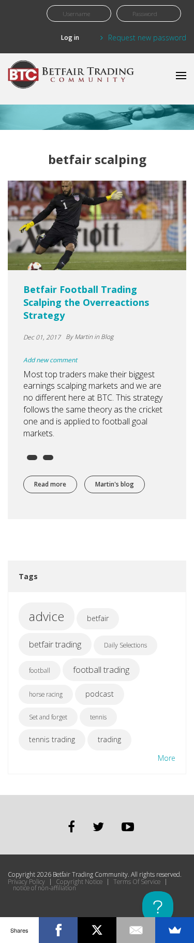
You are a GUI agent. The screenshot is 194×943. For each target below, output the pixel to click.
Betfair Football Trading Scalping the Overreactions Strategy (86, 302)
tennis (98, 717)
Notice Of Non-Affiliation (44, 888)
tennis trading (52, 739)
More (166, 758)
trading (109, 739)
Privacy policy (26, 882)
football (39, 670)
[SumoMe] (174, 930)
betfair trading (55, 644)
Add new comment (50, 360)
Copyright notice (79, 882)
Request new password (147, 37)
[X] (97, 930)
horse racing (46, 694)
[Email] (135, 930)
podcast (99, 694)
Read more (55, 484)
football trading (101, 669)
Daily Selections (125, 645)
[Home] (72, 79)
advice (46, 616)
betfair (98, 618)
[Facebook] (58, 930)
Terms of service (136, 882)
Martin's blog (114, 484)
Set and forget (48, 717)
